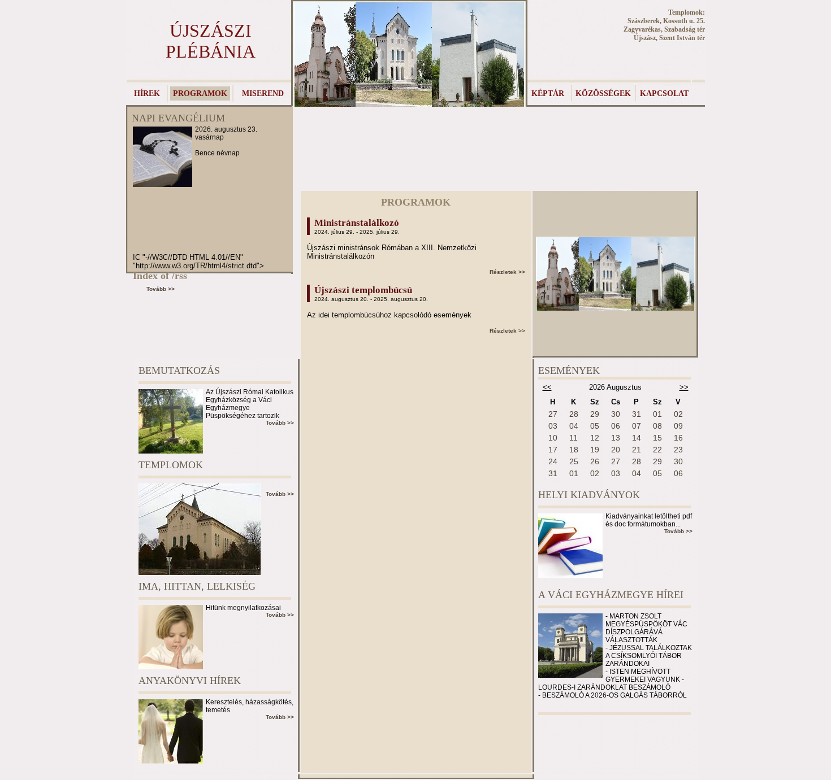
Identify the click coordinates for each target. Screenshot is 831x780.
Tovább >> (160, 289)
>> (684, 387)
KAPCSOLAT (664, 93)
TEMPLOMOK (170, 464)
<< (547, 387)
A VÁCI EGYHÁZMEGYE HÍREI (610, 594)
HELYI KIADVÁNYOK (589, 494)
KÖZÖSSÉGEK (603, 93)
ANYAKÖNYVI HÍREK (189, 680)
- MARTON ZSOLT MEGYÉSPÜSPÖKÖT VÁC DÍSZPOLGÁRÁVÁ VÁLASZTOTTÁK (646, 628)
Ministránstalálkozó (356, 222)
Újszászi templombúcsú (363, 290)
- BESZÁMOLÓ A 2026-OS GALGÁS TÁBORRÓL (612, 695)
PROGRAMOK (200, 93)
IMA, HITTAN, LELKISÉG (197, 586)
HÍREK (147, 93)
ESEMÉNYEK (569, 370)
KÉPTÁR (547, 93)
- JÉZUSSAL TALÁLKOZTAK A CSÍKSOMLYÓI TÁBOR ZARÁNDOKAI (648, 656)
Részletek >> (507, 272)
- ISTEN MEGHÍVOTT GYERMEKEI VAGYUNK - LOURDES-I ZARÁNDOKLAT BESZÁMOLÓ (611, 679)
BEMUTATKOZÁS (179, 370)
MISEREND (263, 93)
